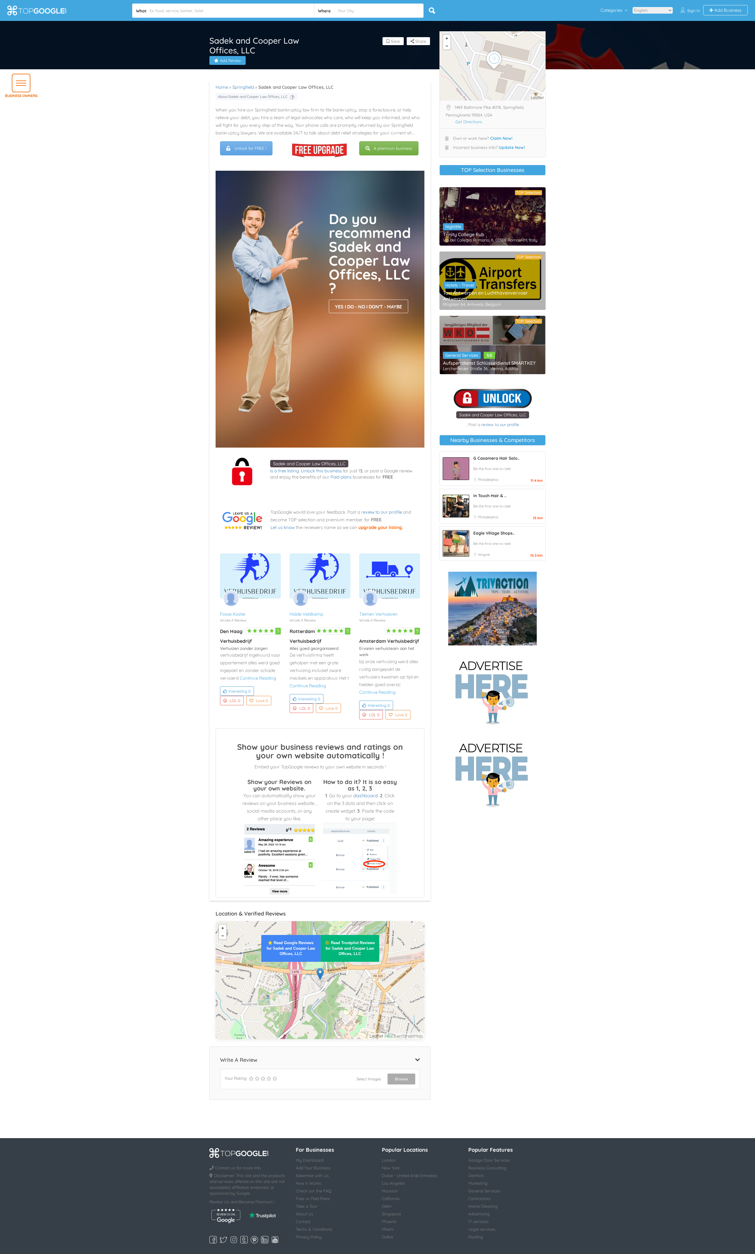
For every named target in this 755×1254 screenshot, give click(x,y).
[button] (21, 83)
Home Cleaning (483, 1206)
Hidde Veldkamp (306, 614)
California (390, 1198)
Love (262, 700)
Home (222, 87)
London (389, 1160)
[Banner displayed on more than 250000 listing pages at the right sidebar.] (492, 691)
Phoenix (389, 1221)
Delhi (386, 1206)
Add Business (727, 10)
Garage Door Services (489, 1160)
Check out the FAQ (313, 1191)
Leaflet (376, 1036)
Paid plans (341, 477)
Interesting (240, 691)
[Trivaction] (492, 608)
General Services (461, 355)
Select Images (369, 1078)
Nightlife (453, 226)
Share (420, 41)
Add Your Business (313, 1168)
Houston (390, 1191)
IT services (478, 1221)
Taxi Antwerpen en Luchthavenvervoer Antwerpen (485, 296)
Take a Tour (306, 1206)
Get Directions (468, 121)
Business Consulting (487, 1168)
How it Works (308, 1183)
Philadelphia (488, 479)
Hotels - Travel (459, 285)
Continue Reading (258, 678)
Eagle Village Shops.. (493, 533)
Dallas (387, 1237)
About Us (304, 1214)
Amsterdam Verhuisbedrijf (389, 641)
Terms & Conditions (314, 1229)
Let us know (282, 527)
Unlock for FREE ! (250, 148)
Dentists (476, 1175)
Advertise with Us (312, 1175)
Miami (387, 1229)
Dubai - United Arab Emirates (409, 1175)
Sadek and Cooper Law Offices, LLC (309, 463)
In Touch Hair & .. (489, 495)
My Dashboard (310, 1160)
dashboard (365, 795)
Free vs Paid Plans (313, 1198)
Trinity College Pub (463, 234)
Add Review (230, 60)
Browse (401, 1078)
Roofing (475, 1237)
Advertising (479, 1214)
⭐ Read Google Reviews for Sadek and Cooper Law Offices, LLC (291, 948)
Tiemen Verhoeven (378, 614)
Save (395, 41)
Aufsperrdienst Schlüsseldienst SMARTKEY (489, 363)
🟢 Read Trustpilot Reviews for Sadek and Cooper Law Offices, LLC (350, 948)
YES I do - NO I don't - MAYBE (368, 307)
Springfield (243, 87)
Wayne (484, 554)
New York (391, 1168)
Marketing (478, 1183)
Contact (303, 1221)
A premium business (393, 148)
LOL (235, 700)
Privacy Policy (308, 1237)
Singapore (391, 1214)
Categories (611, 10)
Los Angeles (393, 1183)
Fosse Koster (233, 614)
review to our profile (381, 512)
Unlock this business (321, 471)
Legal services (481, 1229)
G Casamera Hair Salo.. (496, 458)
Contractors (479, 1198)
